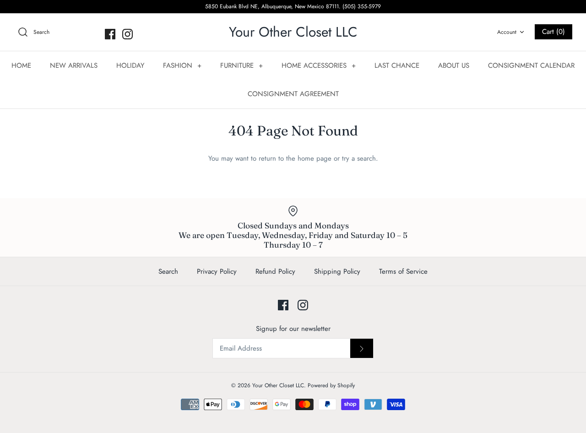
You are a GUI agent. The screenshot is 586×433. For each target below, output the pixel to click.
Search (168, 271)
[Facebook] (110, 34)
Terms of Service (403, 271)
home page (314, 158)
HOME (21, 65)
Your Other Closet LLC (278, 385)
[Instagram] (127, 34)
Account (506, 32)
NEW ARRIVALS (74, 65)
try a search (359, 158)
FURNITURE (241, 65)
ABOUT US (453, 65)
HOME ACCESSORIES (319, 65)
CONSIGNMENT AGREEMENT (293, 94)
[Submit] (361, 348)
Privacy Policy (217, 271)
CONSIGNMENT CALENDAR (531, 65)
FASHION (182, 65)
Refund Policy (275, 271)
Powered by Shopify (331, 385)
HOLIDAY (130, 65)
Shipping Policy (337, 271)
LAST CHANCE (396, 65)
